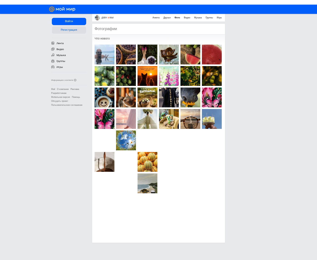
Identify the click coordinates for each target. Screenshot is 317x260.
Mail (53, 89)
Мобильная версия (60, 97)
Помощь (76, 97)
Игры (219, 17)
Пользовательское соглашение (66, 105)
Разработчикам (58, 93)
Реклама (74, 89)
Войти (69, 21)
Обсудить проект (59, 101)
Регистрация (69, 29)
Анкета (156, 17)
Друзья (167, 17)
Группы (209, 17)
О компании (63, 89)
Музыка (198, 17)
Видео (187, 17)
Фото (178, 17)
